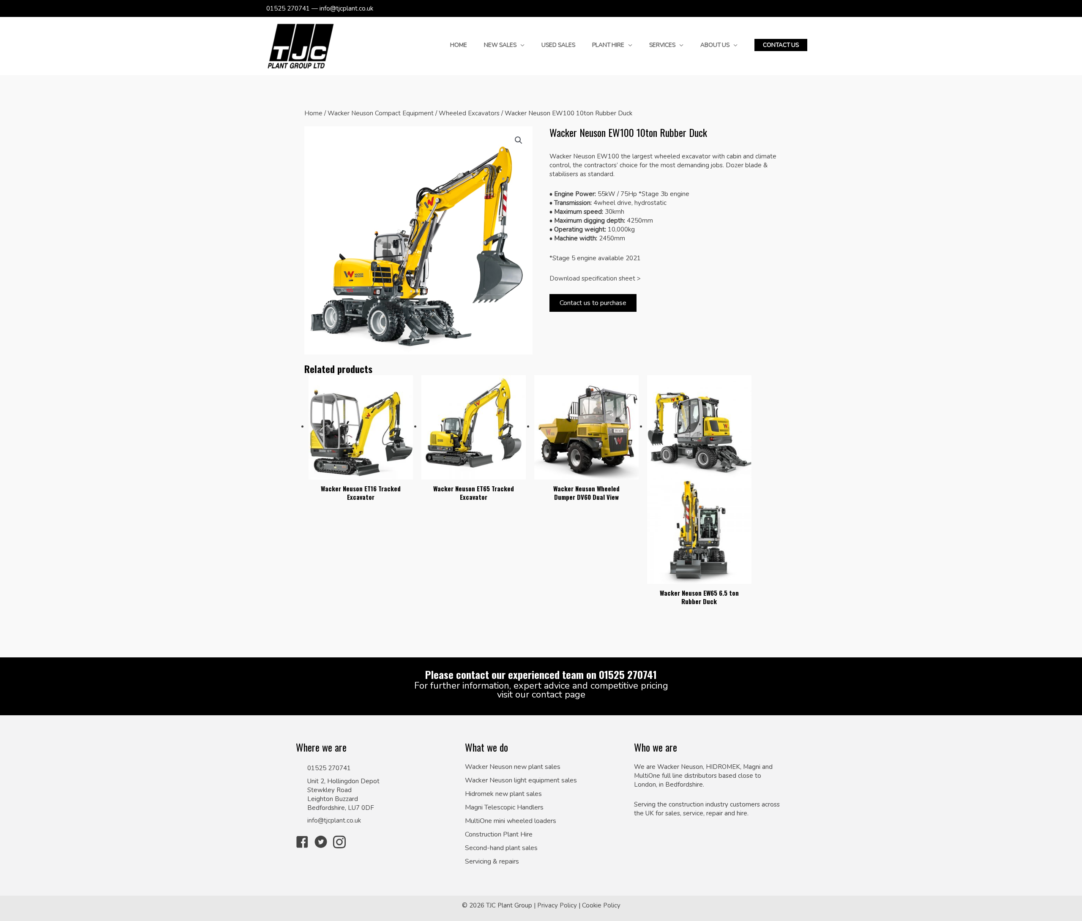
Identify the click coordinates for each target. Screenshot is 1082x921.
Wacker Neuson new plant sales (512, 767)
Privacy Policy (557, 905)
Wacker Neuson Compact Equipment (381, 113)
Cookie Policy (601, 905)
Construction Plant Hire (499, 834)
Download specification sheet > (595, 278)
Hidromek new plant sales (503, 794)
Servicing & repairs (492, 861)
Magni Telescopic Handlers (504, 807)
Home (313, 113)
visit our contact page (541, 694)
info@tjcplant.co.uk (334, 820)
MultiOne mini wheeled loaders (510, 821)
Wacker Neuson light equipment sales (521, 780)
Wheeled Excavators (469, 113)
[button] (780, 45)
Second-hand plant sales (501, 848)
